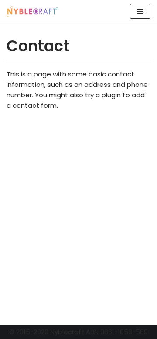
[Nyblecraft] (33, 11)
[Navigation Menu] (140, 11)
